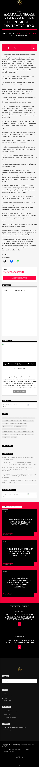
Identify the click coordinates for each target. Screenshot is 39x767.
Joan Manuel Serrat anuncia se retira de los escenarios (20, 641)
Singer (12, 434)
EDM (24, 420)
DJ (20, 420)
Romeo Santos (28, 431)
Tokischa (6, 437)
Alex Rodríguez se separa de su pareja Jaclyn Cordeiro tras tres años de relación (19, 463)
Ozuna (17, 429)
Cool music (14, 420)
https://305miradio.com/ (11, 711)
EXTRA (19, 11)
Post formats (7, 431)
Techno (30, 434)
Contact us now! (8, 700)
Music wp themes (20, 426)
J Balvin (6, 423)
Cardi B (5, 420)
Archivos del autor (19, 278)
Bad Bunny (31, 418)
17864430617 (7, 714)
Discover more (6, 729)
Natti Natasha (8, 429)
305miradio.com (6, 747)
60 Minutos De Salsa (10, 405)
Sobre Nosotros (8, 696)
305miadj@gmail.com (10, 717)
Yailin (13, 437)
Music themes (8, 426)
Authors (22, 418)
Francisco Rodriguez (25, 33)
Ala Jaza (6, 418)
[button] (19, 377)
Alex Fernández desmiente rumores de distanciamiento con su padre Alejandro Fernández (18, 469)
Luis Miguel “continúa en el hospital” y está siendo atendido (19, 481)
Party (23, 429)
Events (5, 698)
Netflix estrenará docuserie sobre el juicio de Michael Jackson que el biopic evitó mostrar (19, 475)
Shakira (6, 434)
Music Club (22, 423)
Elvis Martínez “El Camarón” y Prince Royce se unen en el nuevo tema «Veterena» (20, 617)
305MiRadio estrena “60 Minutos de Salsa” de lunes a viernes (19, 458)
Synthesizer (21, 434)
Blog (5, 693)
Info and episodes (19, 391)
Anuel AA (14, 418)
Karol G (13, 423)
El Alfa (30, 420)
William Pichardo (26, 745)
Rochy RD (17, 431)
